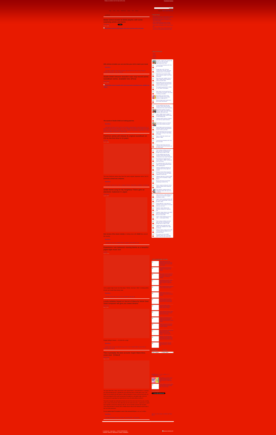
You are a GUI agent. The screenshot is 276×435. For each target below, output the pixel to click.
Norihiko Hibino (135, 346)
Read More (107, 67)
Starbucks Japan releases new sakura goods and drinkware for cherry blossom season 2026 (164, 213)
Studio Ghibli (168, 10)
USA (133, 10)
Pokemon (128, 185)
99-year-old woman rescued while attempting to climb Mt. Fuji (163, 181)
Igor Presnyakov (112, 417)
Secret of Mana (142, 346)
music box (120, 296)
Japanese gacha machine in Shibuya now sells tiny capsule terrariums (164, 119)
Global (106, 417)
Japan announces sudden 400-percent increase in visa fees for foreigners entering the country (164, 196)
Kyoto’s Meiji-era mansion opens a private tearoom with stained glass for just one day (162, 23)
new (140, 70)
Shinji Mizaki (133, 185)
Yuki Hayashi (145, 185)
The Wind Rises (116, 131)
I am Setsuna (111, 296)
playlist (143, 70)
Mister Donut (132, 70)
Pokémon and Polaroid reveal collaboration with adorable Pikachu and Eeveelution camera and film (166, 319)
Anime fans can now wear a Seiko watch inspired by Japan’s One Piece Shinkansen (164, 75)
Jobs (172, 10)
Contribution (165, 413)
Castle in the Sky (115, 127)
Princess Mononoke (117, 130)
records (124, 130)
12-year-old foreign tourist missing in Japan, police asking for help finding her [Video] (163, 133)
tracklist (120, 72)
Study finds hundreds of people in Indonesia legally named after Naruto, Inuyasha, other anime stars (164, 111)
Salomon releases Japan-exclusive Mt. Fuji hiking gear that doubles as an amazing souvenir (164, 231)
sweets (116, 72)
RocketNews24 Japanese (168, 0)
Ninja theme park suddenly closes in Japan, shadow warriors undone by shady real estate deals (163, 79)
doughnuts (124, 70)
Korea (118, 10)
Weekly (154, 55)
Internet (136, 10)
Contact (160, 413)
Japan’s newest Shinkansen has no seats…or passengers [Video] (163, 217)
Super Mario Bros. (129, 417)
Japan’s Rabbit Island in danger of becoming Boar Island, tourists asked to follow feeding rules (164, 115)
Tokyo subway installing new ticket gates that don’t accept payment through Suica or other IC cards (163, 151)
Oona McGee (106, 24)
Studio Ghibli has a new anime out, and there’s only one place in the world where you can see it (164, 205)
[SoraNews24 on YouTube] (161, 0)
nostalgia (123, 185)
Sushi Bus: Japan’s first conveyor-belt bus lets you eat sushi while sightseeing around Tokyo (162, 28)
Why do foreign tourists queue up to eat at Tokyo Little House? (163, 101)
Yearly (154, 58)
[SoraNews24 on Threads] (158, 0)
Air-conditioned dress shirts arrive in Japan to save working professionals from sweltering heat (163, 164)
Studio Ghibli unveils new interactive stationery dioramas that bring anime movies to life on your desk (163, 84)
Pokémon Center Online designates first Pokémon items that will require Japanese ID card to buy (163, 173)
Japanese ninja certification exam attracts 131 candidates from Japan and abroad (163, 226)
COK (116, 70)
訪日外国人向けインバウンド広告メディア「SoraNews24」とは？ (160, 375)
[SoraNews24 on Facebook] (156, 0)
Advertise (105, 432)
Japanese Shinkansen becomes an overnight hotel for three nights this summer (163, 169)
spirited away (135, 130)
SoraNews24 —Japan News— (118, 5)
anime (109, 127)
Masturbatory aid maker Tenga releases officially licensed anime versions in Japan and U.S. (163, 17)
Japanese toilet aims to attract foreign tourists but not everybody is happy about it (164, 177)
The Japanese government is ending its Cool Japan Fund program (163, 87)
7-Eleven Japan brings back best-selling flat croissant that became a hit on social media (164, 146)
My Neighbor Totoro (129, 128)
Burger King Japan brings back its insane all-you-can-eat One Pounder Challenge (165, 325)
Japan (110, 10)
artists (109, 70)
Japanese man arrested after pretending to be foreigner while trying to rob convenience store (165, 338)
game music (124, 346)
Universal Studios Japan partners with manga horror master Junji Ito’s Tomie (165, 306)
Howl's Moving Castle (141, 127)
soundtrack (105, 72)
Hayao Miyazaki (133, 127)
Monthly (154, 56)
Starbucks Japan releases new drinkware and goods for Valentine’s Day (163, 209)
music (137, 70)
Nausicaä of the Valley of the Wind (141, 128)
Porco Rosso (109, 130)
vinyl (125, 131)
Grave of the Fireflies (124, 127)
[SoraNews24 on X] (160, 0)
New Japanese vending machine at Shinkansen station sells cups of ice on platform (163, 191)
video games (131, 296)
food (128, 70)
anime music (114, 185)
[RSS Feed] (163, 0)
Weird (164, 10)
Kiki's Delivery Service (112, 128)
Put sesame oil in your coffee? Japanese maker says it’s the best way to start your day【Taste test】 (163, 235)
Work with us (115, 432)
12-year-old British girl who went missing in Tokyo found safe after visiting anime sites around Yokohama (164, 106)
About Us (154, 413)
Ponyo (104, 130)
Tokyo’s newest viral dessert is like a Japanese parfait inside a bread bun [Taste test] (164, 186)
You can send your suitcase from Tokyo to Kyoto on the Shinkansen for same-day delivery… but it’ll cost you (166, 332)
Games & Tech (108, 346)
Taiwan (128, 10)
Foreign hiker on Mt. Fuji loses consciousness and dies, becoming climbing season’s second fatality (163, 70)
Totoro (122, 131)
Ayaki (120, 346)
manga (119, 128)
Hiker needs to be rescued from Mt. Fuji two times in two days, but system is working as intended (164, 92)
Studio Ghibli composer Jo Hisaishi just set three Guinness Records (163, 123)
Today (154, 53)
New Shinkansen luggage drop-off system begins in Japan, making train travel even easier (164, 160)
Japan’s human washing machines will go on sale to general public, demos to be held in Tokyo (164, 200)
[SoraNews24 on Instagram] (157, 0)
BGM (113, 70)
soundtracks (111, 72)
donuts (119, 70)
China (114, 10)
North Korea (123, 10)
